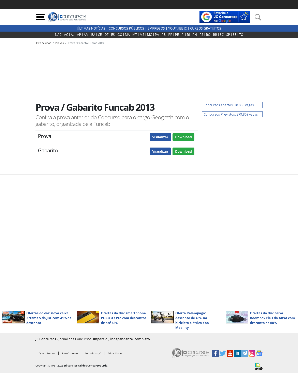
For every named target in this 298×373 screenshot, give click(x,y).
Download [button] (183, 137)
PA (157, 34)
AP (79, 34)
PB (164, 34)
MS (142, 34)
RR (215, 34)
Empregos (156, 28)
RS (201, 34)
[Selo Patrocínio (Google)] (224, 16)
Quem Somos (47, 353)
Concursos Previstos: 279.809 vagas (231, 114)
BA (93, 34)
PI (182, 34)
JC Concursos (43, 43)
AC (66, 34)
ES (113, 34)
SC (222, 34)
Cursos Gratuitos (205, 28)
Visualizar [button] (160, 137)
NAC (58, 34)
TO (241, 34)
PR (170, 34)
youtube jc (177, 28)
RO (208, 34)
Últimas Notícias (91, 28)
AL (72, 34)
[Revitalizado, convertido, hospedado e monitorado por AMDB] (259, 366)
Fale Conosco (70, 353)
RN (194, 34)
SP (228, 34)
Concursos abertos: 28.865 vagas (229, 105)
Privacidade (115, 353)
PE (177, 34)
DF (106, 34)
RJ (188, 34)
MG (149, 34)
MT (134, 34)
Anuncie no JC (93, 353)
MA (127, 34)
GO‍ (119, 34)
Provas (59, 43)
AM (86, 34)
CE (100, 34)
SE (234, 34)
